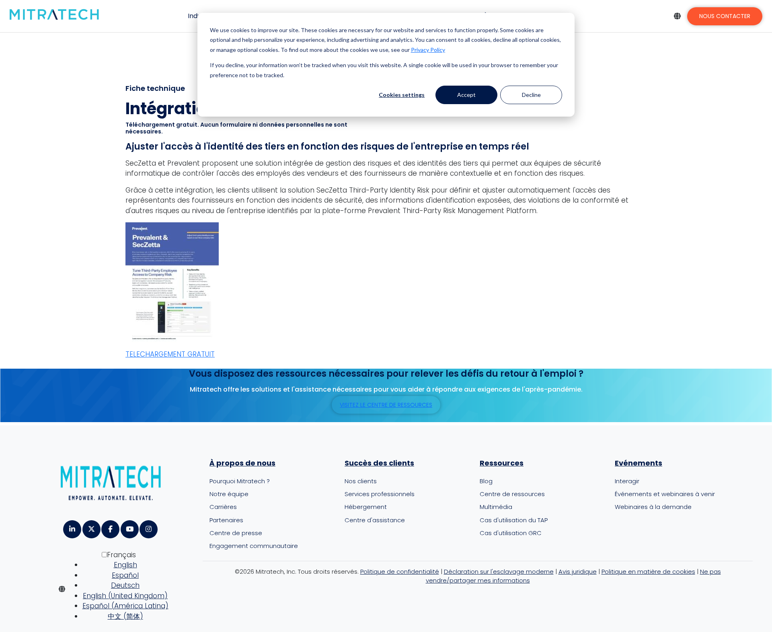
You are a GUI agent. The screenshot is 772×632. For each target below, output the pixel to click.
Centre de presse (235, 533)
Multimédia (496, 507)
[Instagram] (148, 526)
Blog (486, 481)
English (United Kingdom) (125, 596)
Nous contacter (724, 16)
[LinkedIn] (71, 526)
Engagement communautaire (253, 546)
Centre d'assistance (375, 520)
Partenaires (226, 520)
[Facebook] (110, 526)
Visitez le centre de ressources (386, 405)
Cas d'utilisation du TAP (514, 520)
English (125, 565)
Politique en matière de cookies (648, 571)
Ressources (502, 463)
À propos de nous (242, 463)
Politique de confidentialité (399, 571)
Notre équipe (228, 494)
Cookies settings (402, 94)
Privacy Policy (428, 49)
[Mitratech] (54, 15)
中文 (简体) (125, 616)
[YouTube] (129, 526)
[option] (125, 565)
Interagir (627, 481)
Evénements (638, 463)
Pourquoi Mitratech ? (239, 481)
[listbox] (119, 589)
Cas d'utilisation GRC (511, 533)
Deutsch (125, 585)
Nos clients (361, 481)
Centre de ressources (512, 494)
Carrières (223, 507)
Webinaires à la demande (653, 507)
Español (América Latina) (125, 606)
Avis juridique (577, 571)
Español (125, 575)
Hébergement (366, 507)
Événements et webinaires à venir (665, 494)
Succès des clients (379, 463)
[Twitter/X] (91, 526)
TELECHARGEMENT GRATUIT (170, 354)
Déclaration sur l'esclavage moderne (499, 571)
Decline (531, 94)
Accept (466, 94)
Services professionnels (380, 494)
